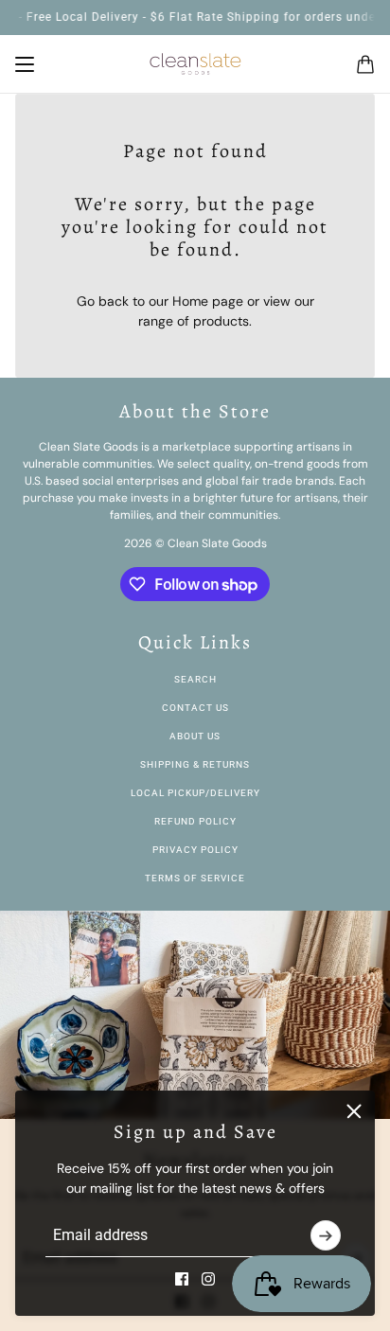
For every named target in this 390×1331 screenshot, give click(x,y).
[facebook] (181, 1279)
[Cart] (365, 64)
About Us (195, 736)
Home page (207, 301)
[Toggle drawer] (24, 64)
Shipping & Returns (195, 764)
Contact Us (195, 707)
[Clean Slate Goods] (195, 64)
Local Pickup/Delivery (195, 793)
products (221, 320)
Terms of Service (195, 878)
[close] (354, 1111)
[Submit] (325, 1235)
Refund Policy (195, 821)
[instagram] (208, 1279)
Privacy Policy (195, 849)
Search (195, 679)
